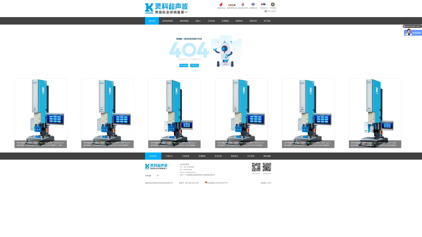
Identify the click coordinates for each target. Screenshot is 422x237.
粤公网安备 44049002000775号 (217, 183)
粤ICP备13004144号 (191, 183)
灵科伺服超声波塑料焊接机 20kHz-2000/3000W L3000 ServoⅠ (307, 143)
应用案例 (225, 21)
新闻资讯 (239, 21)
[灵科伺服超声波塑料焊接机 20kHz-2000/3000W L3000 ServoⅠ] (308, 113)
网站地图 (267, 156)
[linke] (156, 172)
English (273, 11)
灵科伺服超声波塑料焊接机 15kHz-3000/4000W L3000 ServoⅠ (107, 143)
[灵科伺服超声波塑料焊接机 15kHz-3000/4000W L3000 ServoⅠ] (107, 113)
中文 (268, 11)
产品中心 (169, 156)
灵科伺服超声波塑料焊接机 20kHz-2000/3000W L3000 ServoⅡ (241, 143)
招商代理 (253, 21)
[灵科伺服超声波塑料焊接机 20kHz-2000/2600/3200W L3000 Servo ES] (375, 113)
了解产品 (194, 65)
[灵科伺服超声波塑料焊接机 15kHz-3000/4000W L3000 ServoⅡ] (41, 113)
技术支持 (218, 156)
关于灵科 (267, 21)
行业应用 (211, 21)
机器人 (198, 21)
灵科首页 (152, 21)
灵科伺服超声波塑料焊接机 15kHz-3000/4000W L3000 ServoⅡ (40, 143)
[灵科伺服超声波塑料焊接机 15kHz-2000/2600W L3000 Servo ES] (174, 113)
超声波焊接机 (167, 21)
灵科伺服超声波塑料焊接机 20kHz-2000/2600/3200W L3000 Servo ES (377, 143)
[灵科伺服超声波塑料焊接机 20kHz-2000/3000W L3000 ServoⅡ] (241, 113)
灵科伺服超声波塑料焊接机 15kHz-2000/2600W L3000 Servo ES (174, 143)
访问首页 (183, 65)
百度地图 (148, 176)
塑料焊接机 (184, 21)
